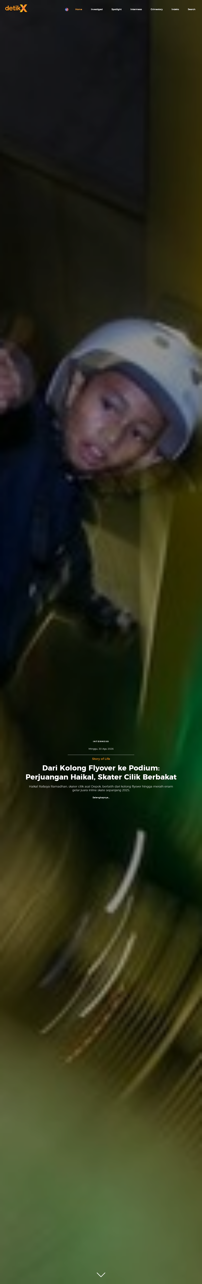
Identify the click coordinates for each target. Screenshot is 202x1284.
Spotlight (116, 9)
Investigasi (97, 9)
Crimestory (157, 9)
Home (78, 9)
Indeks (175, 9)
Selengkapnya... (101, 798)
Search (191, 9)
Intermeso (136, 9)
